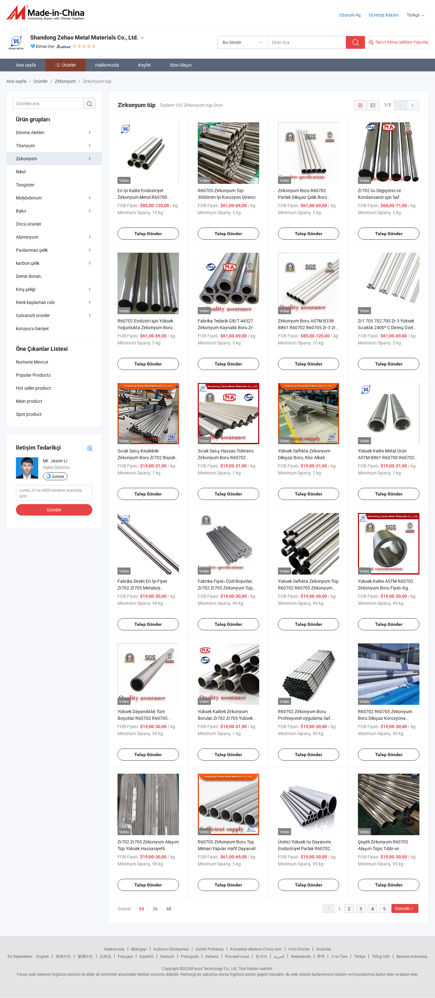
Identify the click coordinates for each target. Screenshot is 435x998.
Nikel (20, 172)
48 (168, 909)
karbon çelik (27, 263)
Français (125, 956)
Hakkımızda (107, 65)
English (42, 956)
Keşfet (144, 65)
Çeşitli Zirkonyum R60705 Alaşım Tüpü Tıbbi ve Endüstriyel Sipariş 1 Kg (383, 848)
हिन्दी (320, 956)
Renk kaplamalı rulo (35, 302)
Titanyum (25, 145)
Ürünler (69, 65)
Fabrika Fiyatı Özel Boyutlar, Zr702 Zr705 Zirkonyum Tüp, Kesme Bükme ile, (225, 587)
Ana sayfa (26, 65)
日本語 (105, 956)
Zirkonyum (26, 158)
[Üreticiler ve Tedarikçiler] (47, 12)
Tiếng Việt (381, 956)
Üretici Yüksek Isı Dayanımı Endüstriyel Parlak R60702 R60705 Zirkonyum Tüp (304, 848)
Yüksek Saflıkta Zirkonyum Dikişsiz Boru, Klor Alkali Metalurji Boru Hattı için (304, 457)
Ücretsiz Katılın (384, 15)
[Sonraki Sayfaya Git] (413, 105)
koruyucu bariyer (32, 328)
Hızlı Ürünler (299, 948)
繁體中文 (85, 956)
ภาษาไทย (339, 956)
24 (141, 908)
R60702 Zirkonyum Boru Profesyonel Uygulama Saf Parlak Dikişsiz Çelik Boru (304, 718)
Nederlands (301, 956)
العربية (279, 956)
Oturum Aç (350, 15)
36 (155, 909)
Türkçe (359, 956)
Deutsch (167, 956)
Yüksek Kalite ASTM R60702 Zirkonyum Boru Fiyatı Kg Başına (385, 587)
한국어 (261, 956)
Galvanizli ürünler (33, 315)
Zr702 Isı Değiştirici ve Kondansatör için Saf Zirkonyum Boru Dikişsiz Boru (387, 197)
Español (146, 956)
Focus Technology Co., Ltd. (215, 968)
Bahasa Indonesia (411, 956)
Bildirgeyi (139, 948)
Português (190, 956)
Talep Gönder (148, 233)
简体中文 (63, 956)
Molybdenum (29, 198)
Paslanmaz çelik (32, 250)
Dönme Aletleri (30, 132)
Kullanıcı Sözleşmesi (171, 948)
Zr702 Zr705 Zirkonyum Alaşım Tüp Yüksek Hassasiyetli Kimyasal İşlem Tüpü (148, 848)
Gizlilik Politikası (210, 948)
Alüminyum (27, 237)
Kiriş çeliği (25, 289)
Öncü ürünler (28, 224)
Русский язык (237, 956)
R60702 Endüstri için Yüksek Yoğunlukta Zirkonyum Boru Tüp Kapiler (145, 327)
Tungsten (25, 185)
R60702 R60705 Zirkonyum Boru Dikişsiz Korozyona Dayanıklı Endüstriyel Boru (385, 718)
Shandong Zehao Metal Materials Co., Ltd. (84, 37)
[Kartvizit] (89, 448)
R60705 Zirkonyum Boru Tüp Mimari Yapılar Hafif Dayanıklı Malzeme (227, 848)
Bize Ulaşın (181, 65)
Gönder (54, 510)
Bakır (21, 211)
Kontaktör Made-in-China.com (256, 948)
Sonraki (402, 908)
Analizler (323, 948)
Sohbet (58, 476)
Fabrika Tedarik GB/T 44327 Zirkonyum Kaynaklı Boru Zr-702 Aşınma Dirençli (226, 327)
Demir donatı (28, 276)
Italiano (211, 956)
